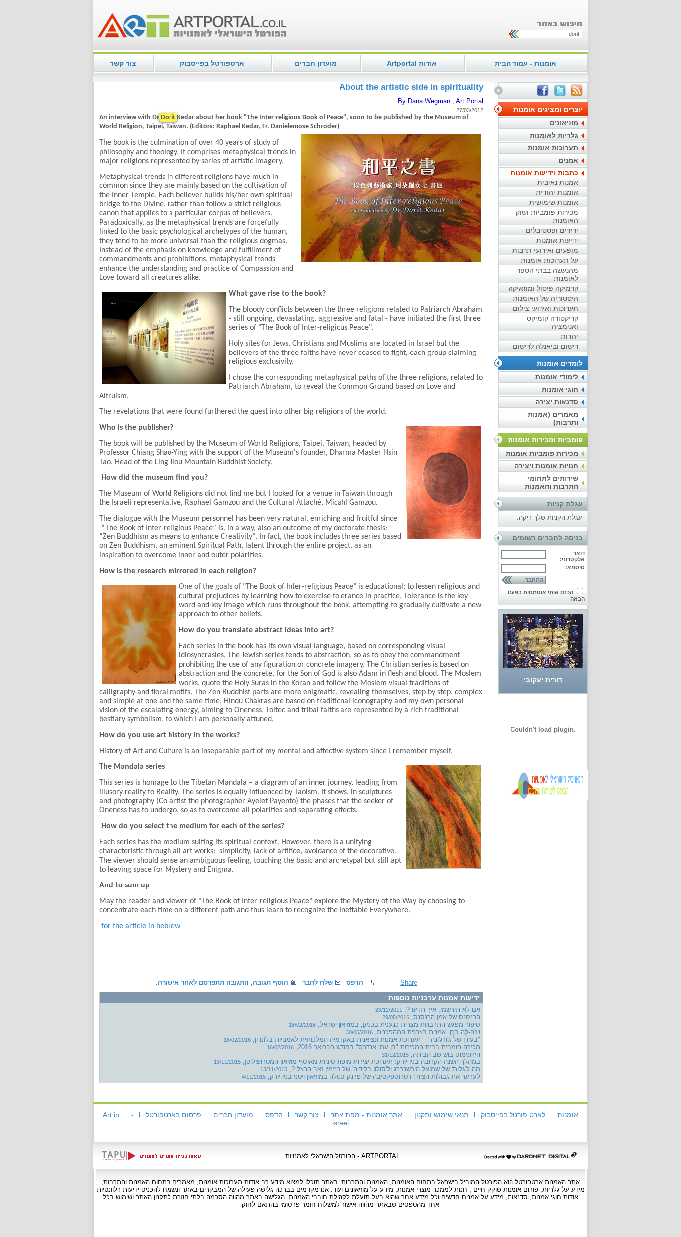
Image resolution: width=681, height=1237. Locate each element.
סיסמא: (575, 567)
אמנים (568, 160)
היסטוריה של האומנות (545, 298)
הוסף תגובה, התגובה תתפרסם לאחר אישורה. (222, 982)
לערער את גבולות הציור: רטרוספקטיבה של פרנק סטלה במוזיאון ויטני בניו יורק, (361, 1076)
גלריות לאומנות (554, 135)
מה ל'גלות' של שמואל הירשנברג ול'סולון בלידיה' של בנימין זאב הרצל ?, (370, 1069)
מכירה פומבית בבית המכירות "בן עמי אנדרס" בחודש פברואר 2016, (373, 1047)
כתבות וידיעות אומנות (544, 173)
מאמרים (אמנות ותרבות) (553, 418)
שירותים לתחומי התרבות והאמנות (551, 482)
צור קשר (123, 63)
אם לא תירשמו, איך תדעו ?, (427, 1009)
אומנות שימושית (553, 202)
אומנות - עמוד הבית (525, 63)
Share (408, 982)
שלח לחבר (317, 982)
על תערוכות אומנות (549, 260)
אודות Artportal (412, 63)
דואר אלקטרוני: (572, 556)
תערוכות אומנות (553, 148)
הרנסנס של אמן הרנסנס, (431, 1017)
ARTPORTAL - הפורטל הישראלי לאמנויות (342, 1156)
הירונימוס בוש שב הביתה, (431, 1054)
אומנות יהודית (557, 192)
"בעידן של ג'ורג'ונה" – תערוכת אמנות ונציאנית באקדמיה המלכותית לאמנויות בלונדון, (352, 1039)
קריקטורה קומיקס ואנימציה (552, 322)
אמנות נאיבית (557, 182)
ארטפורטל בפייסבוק (212, 63)
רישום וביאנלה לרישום (545, 346)
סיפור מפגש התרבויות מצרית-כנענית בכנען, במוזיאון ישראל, (384, 1024)
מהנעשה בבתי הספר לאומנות (547, 274)
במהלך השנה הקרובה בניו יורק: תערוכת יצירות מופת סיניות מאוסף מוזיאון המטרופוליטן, (347, 1061)
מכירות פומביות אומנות (542, 453)
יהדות (569, 336)
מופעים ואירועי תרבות (545, 250)
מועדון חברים (316, 63)
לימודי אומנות (556, 377)
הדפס (354, 982)
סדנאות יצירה (556, 402)
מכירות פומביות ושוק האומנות (547, 216)
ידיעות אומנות (557, 240)
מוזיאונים (564, 123)
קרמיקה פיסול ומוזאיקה (543, 288)
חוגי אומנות (560, 389)
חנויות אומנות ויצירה (546, 466)
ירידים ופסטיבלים (552, 230)
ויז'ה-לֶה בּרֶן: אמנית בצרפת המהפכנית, (413, 1032)
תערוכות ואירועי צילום (545, 308)
